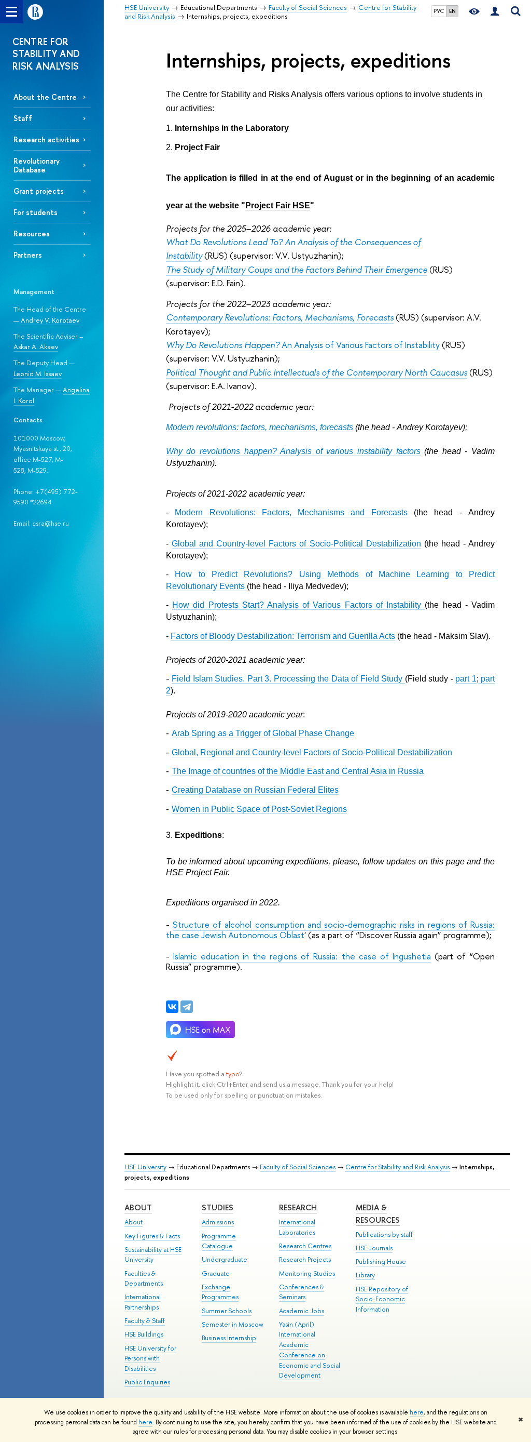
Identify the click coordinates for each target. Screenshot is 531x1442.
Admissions (218, 1222)
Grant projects (38, 191)
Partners (27, 255)
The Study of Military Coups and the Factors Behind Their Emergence (296, 269)
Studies (217, 1207)
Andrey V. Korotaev (50, 320)
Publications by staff (384, 1234)
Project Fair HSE (277, 205)
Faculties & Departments (143, 1278)
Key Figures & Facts (152, 1236)
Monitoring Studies (307, 1273)
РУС (439, 11)
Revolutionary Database (36, 165)
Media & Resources (378, 1213)
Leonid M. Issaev (37, 373)
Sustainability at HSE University (152, 1254)
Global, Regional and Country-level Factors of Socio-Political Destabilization (312, 752)
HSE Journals (374, 1248)
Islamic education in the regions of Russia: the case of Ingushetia (302, 956)
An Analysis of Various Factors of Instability (303, 345)
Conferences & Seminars (301, 1292)
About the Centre (45, 97)
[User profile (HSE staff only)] (494, 11)
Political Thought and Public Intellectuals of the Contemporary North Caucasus (316, 372)
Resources (31, 233)
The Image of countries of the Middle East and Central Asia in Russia (298, 771)
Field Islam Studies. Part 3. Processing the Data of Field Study (288, 678)
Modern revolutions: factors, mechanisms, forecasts (259, 427)
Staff (22, 118)
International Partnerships (142, 1302)
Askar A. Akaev (35, 346)
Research (298, 1207)
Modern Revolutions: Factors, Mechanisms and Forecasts (291, 512)
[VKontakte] (172, 1006)
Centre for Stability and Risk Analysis (397, 1167)
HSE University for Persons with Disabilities (150, 1358)
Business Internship (229, 1337)
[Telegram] (186, 1006)
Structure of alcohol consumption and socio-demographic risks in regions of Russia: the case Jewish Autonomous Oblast (330, 929)
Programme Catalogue (219, 1241)
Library (365, 1275)
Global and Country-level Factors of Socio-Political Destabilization (296, 543)
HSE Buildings (143, 1334)
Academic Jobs (301, 1310)
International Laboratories (297, 1227)
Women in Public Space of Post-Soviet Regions (259, 809)
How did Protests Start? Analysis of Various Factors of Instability (298, 604)
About (138, 1207)
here (417, 1412)
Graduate (216, 1273)
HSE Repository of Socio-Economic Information (382, 1299)
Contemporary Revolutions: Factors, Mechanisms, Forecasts (280, 317)
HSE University (145, 1167)
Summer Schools (226, 1310)
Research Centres (305, 1245)
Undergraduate (224, 1259)
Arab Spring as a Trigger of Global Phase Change (263, 733)
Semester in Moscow (232, 1324)
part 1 (465, 678)
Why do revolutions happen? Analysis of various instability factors (293, 451)
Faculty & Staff (144, 1320)
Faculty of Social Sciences (298, 1167)
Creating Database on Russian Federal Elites (255, 789)
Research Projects (305, 1259)
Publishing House (381, 1261)
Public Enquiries (147, 1382)
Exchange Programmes (220, 1292)
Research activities (46, 139)
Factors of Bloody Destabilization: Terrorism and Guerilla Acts (283, 636)
